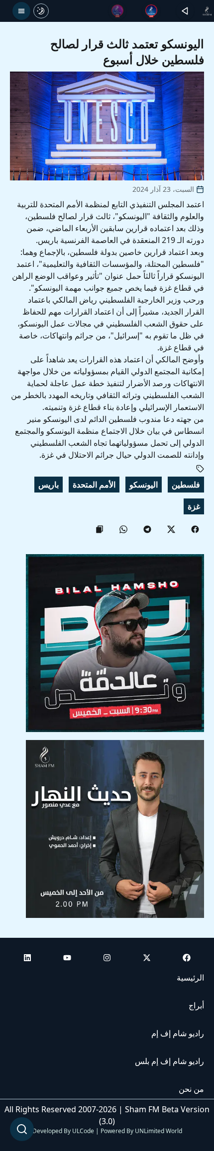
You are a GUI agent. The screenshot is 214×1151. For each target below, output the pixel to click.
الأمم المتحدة (94, 484)
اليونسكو (143, 484)
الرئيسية (190, 977)
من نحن (191, 1088)
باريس (48, 484)
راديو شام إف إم (177, 1033)
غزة (194, 506)
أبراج (196, 1005)
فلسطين (186, 484)
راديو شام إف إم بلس (169, 1061)
